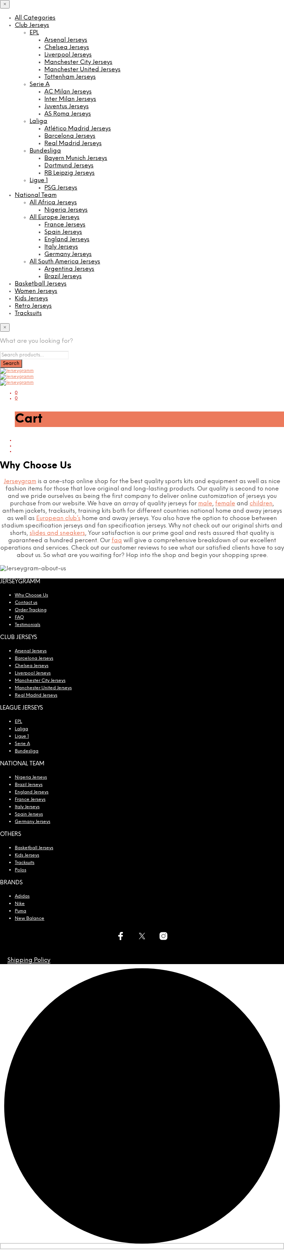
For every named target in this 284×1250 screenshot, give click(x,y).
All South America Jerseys (65, 262)
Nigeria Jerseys (66, 210)
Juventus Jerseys (66, 106)
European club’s (58, 518)
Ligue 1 (39, 180)
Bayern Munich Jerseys (75, 158)
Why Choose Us (31, 595)
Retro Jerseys (33, 306)
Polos (20, 870)
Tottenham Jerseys (70, 77)
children (261, 504)
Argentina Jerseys (69, 269)
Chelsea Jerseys (66, 47)
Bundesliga (45, 151)
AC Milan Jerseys (68, 92)
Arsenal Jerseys (65, 40)
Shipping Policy (28, 960)
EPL (34, 33)
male (205, 504)
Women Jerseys (36, 291)
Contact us (26, 602)
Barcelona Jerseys (69, 136)
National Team (36, 195)
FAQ (19, 617)
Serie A (40, 84)
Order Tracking (31, 610)
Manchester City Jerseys (78, 62)
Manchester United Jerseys (82, 69)
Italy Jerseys (61, 247)
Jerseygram (20, 481)
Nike (20, 903)
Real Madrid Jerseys (73, 143)
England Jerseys (66, 239)
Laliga (38, 121)
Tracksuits (28, 313)
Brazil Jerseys (63, 276)
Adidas (22, 896)
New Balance (29, 918)
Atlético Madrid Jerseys (77, 129)
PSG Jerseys (60, 188)
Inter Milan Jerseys (70, 99)
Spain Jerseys (63, 232)
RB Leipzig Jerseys (69, 173)
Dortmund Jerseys (69, 166)
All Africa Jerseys (53, 202)
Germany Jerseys (68, 254)
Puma (20, 911)
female (225, 504)
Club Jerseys (32, 25)
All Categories (35, 18)
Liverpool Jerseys (68, 55)
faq (117, 540)
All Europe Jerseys (55, 217)
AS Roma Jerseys (67, 114)
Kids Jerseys (31, 299)
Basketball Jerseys (41, 284)
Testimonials (27, 624)
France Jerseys (64, 225)
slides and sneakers (57, 533)
